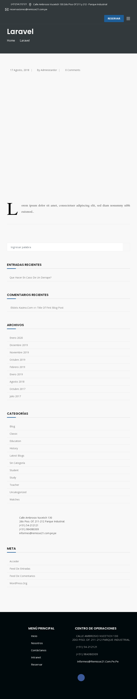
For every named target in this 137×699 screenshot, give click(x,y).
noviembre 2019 (19, 352)
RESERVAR (114, 18)
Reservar (36, 664)
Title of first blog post (50, 307)
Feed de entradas (20, 568)
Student (14, 470)
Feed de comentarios (22, 576)
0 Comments (72, 70)
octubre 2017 (17, 389)
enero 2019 (16, 374)
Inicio (34, 636)
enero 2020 (16, 337)
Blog (12, 426)
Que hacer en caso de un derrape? (30, 277)
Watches (15, 499)
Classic (13, 433)
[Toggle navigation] (128, 18)
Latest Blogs (17, 455)
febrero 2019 (17, 367)
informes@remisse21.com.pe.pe (98, 661)
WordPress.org (18, 583)
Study (13, 477)
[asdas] (81, 677)
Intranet (36, 657)
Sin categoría (17, 463)
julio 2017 (15, 396)
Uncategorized (18, 492)
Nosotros (37, 643)
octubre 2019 (17, 359)
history (14, 448)
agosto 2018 (17, 381)
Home (11, 40)
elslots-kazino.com (22, 307)
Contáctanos (38, 650)
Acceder (14, 561)
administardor (49, 70)
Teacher (14, 485)
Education (15, 441)
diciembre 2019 (19, 345)
